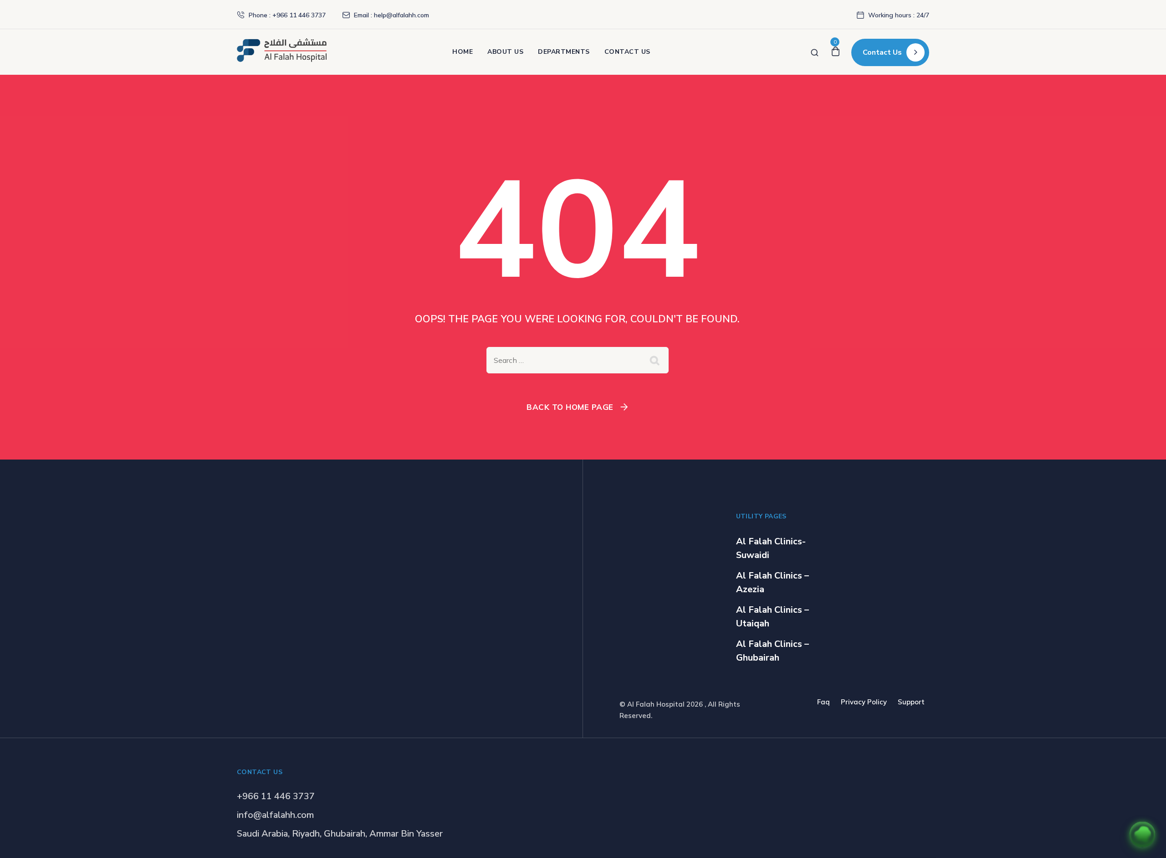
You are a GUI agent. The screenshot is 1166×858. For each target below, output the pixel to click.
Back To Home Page (570, 407)
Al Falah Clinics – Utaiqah (772, 617)
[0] (835, 52)
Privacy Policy (864, 702)
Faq (823, 702)
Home (462, 51)
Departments (564, 51)
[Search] (814, 52)
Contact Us (627, 51)
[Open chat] (1142, 834)
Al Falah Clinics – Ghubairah (772, 651)
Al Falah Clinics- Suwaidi (771, 548)
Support (911, 702)
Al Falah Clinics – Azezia (772, 582)
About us (505, 51)
